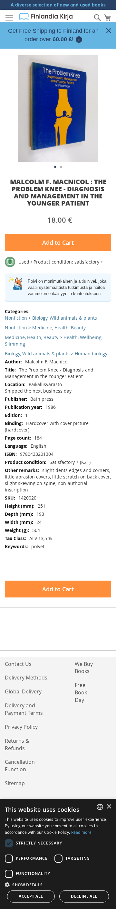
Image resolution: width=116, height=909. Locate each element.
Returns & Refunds (17, 744)
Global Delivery (23, 691)
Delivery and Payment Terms (24, 709)
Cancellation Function (20, 765)
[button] (55, 167)
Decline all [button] (84, 896)
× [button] (108, 806)
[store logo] (45, 16)
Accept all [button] (31, 896)
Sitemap (15, 783)
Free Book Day (81, 692)
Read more (81, 832)
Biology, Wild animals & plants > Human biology (56, 353)
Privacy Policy (21, 726)
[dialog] (58, 854)
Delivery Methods (26, 677)
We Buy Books (84, 667)
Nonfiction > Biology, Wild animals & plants (51, 318)
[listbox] (100, 807)
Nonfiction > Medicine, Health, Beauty (45, 328)
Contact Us (18, 663)
